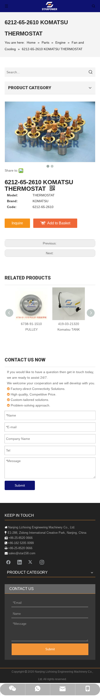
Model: (12, 195)
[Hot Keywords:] (90, 72)
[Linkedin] (19, 562)
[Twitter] (30, 562)
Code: (12, 207)
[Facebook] (8, 562)
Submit (20, 485)
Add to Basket (58, 223)
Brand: (12, 201)
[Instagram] (42, 562)
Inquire (17, 223)
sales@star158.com (21, 553)
